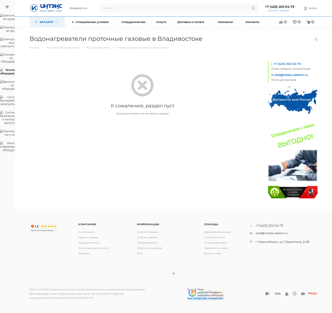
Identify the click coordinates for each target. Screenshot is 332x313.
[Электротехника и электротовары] (7, 43)
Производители (147, 242)
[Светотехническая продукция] (7, 18)
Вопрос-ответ (213, 253)
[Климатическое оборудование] (7, 58)
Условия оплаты (214, 237)
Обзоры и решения (149, 248)
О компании (86, 231)
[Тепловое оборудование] (7, 72)
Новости (83, 253)
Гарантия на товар (216, 248)
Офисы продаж (88, 237)
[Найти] (253, 8)
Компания (87, 224)
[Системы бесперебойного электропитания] (7, 101)
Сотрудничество (89, 242)
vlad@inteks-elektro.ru (291, 75)
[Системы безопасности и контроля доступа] (7, 118)
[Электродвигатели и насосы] (7, 134)
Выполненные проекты (93, 248)
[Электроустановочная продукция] (7, 30)
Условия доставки (215, 242)
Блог (140, 253)
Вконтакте (173, 273)
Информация (148, 224)
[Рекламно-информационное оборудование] (7, 147)
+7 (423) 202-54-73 (279, 7)
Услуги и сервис (147, 237)
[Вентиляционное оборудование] (7, 86)
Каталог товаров (147, 231)
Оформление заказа (217, 231)
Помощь (211, 224)
